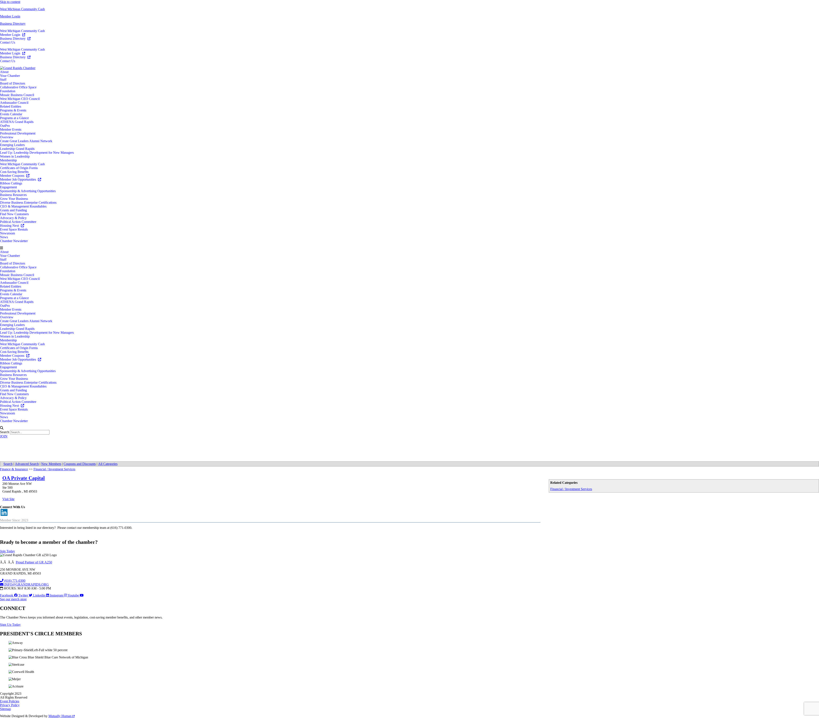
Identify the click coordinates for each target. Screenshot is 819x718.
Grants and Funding (13, 210)
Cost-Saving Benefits (14, 172)
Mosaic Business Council (17, 95)
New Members (51, 464)
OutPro (5, 125)
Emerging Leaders (12, 145)
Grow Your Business (14, 198)
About (4, 72)
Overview (6, 137)
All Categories (108, 464)
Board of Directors (12, 83)
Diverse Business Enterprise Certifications (28, 202)
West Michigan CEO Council (20, 99)
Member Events (10, 129)
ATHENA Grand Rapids (16, 122)
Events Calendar (11, 114)
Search (4, 432)
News (4, 237)
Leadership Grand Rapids (17, 149)
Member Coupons (12, 175)
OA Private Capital (23, 478)
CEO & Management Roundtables (23, 206)
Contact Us (7, 42)
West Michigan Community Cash (22, 9)
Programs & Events (13, 110)
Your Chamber (10, 76)
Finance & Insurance (14, 469)
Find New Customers (14, 214)
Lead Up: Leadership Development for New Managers (37, 152)
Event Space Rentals (14, 229)
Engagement (8, 187)
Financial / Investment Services (571, 489)
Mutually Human (60, 716)
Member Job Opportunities (18, 179)
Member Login (10, 16)
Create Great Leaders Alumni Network (26, 141)
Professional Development (17, 133)
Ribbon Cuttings (11, 183)
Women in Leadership (15, 156)
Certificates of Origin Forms (19, 168)
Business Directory (13, 23)
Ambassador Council (14, 102)
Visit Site (8, 499)
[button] (409, 248)
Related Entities (10, 106)
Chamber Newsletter (14, 241)
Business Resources (13, 195)
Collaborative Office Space (18, 87)
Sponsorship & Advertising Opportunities (28, 191)
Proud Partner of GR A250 (34, 562)
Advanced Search (27, 464)
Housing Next (10, 225)
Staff (3, 79)
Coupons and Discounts (80, 464)
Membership (8, 160)
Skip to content (10, 2)
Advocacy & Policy (13, 218)
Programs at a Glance (14, 118)
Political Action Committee (18, 222)
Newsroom (7, 233)
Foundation (7, 91)
